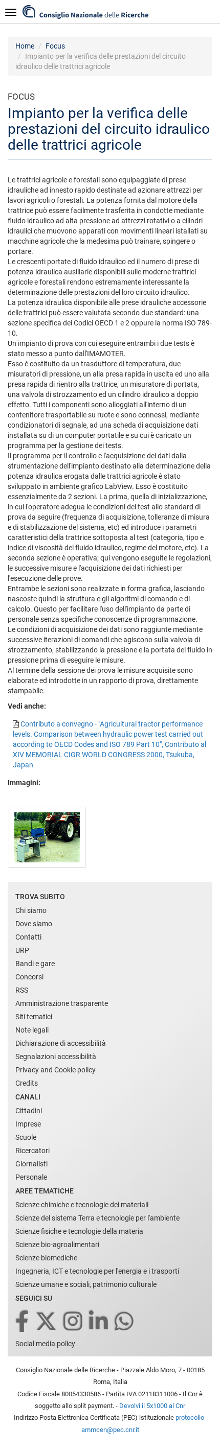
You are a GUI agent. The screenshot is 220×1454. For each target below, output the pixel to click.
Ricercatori (32, 1150)
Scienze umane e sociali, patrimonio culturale (86, 1284)
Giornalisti (31, 1164)
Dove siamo (33, 924)
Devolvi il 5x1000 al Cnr (152, 1406)
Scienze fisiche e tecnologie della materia (79, 1231)
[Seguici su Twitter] (46, 1321)
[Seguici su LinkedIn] (99, 1321)
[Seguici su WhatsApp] (125, 1321)
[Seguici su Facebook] (22, 1321)
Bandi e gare (35, 963)
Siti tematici (33, 1017)
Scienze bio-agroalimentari (57, 1244)
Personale (31, 1177)
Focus (55, 46)
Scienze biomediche (46, 1258)
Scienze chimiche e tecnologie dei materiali (81, 1205)
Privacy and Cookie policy (55, 1070)
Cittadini (28, 1111)
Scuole (25, 1137)
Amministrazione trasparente (61, 1003)
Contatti (28, 937)
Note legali (32, 1030)
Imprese (28, 1124)
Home (24, 46)
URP (22, 950)
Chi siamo (31, 910)
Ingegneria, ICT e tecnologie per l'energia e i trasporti (97, 1271)
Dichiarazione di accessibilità (60, 1043)
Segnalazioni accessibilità (55, 1056)
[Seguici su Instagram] (73, 1321)
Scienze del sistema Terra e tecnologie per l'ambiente (97, 1218)
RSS (21, 990)
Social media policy (45, 1344)
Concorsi (29, 977)
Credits (26, 1083)
